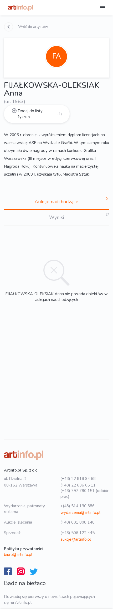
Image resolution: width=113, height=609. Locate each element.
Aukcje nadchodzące (56, 201)
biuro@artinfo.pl (18, 554)
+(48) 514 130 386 (77, 506)
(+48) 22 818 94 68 (78, 478)
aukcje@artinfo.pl (75, 539)
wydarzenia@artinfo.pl (80, 512)
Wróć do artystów (32, 26)
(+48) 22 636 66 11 (78, 485)
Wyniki (56, 217)
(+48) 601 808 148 (77, 522)
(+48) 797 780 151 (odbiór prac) (84, 493)
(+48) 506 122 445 (77, 532)
